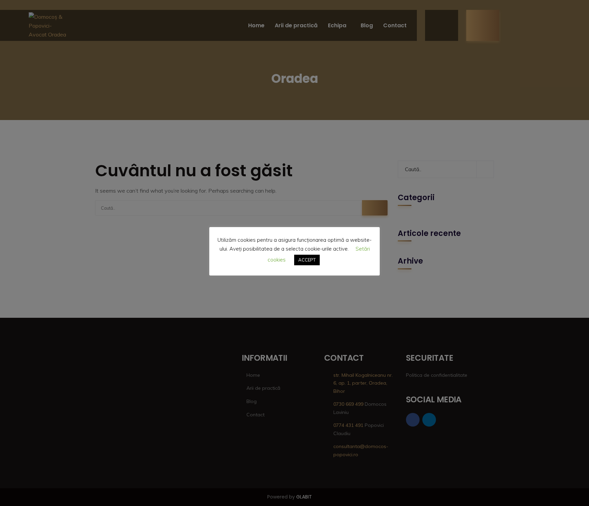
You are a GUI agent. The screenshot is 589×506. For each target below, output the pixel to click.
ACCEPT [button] (307, 260)
